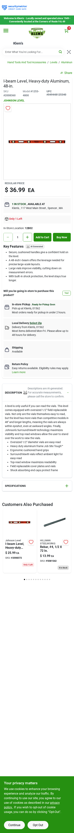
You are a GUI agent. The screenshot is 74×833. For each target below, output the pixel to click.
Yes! (67, 293)
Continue (14, 825)
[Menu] (5, 30)
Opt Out (38, 825)
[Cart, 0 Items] (66, 31)
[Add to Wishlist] (8, 108)
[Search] (60, 52)
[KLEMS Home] (37, 33)
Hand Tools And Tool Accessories (26, 62)
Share (68, 73)
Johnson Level (13, 100)
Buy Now (62, 237)
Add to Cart (42, 237)
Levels (53, 62)
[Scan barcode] (69, 52)
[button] (37, 392)
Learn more (18, 372)
